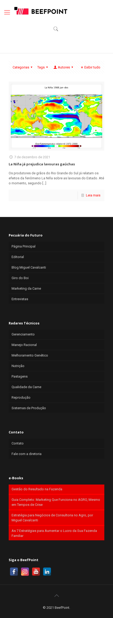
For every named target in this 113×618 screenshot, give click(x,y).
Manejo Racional (24, 345)
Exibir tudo (92, 67)
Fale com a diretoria (27, 454)
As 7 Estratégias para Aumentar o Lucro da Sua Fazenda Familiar (54, 533)
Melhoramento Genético (30, 355)
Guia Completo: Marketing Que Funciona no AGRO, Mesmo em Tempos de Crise (56, 502)
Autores (64, 67)
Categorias (21, 67)
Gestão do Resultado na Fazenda (37, 489)
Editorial (18, 257)
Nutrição (18, 366)
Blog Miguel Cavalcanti (29, 267)
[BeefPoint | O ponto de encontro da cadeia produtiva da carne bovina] (40, 10)
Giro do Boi (20, 278)
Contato (18, 443)
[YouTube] (36, 571)
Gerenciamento (23, 334)
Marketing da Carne (26, 288)
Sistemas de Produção (29, 408)
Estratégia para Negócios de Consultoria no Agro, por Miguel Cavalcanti (52, 517)
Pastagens (20, 376)
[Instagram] (25, 571)
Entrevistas (20, 299)
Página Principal (23, 246)
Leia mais (93, 195)
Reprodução (21, 397)
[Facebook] (14, 571)
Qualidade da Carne (26, 387)
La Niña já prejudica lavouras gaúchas (42, 164)
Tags (41, 67)
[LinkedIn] (47, 571)
